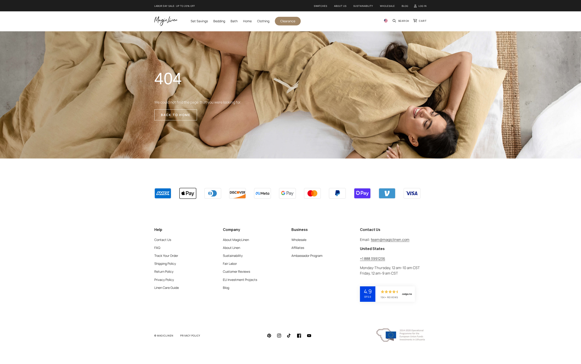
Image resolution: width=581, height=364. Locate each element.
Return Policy (163, 271)
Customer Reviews (236, 271)
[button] (401, 21)
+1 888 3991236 (372, 258)
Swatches (320, 5)
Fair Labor (230, 263)
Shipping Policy (165, 263)
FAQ (157, 247)
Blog (405, 5)
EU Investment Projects (240, 279)
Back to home (175, 115)
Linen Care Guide (166, 287)
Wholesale (387, 5)
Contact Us (162, 240)
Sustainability (363, 5)
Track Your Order (166, 255)
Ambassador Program (307, 255)
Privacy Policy (164, 279)
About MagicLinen (236, 240)
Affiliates (297, 247)
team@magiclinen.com (390, 239)
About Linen (231, 247)
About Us (340, 5)
